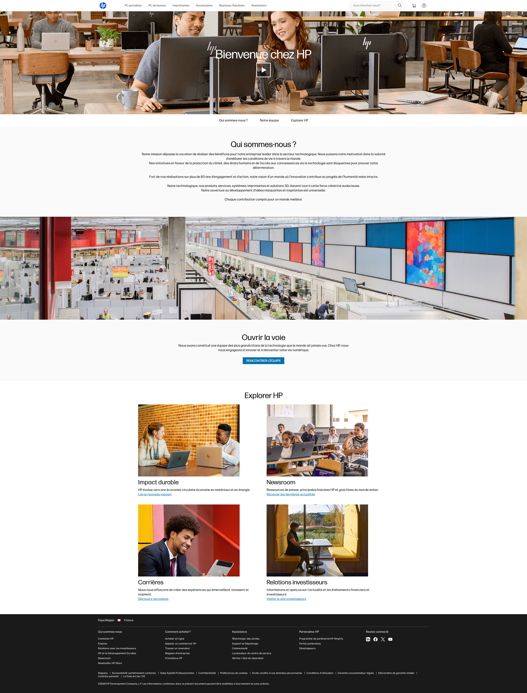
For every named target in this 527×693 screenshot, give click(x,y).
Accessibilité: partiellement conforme (134, 673)
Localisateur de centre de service (251, 653)
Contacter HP (106, 638)
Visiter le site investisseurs (286, 599)
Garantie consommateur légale (356, 673)
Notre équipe (269, 120)
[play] (263, 70)
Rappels (103, 673)
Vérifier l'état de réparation (248, 658)
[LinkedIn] (368, 639)
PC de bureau (157, 5)
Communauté (239, 648)
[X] (383, 639)
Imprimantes (181, 5)
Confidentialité (207, 673)
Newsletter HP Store (110, 663)
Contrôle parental (108, 676)
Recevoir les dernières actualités (291, 494)
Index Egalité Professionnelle (177, 673)
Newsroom (104, 658)
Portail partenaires (310, 643)
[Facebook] (375, 639)
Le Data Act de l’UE (134, 676)
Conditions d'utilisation (320, 673)
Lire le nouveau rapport (155, 494)
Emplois (102, 643)
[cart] (414, 5)
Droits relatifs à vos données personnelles (277, 673)
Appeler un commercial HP (180, 643)
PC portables (133, 5)
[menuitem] (133, 5)
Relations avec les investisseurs (117, 648)
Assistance (258, 5)
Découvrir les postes (153, 599)
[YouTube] (390, 639)
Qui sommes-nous (110, 632)
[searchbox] (374, 5)
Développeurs (307, 648)
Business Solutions (232, 5)
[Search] (400, 5)
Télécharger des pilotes (246, 638)
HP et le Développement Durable (117, 653)
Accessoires (204, 5)
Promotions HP (173, 658)
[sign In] (424, 5)
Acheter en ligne (174, 638)
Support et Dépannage (245, 643)
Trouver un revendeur (177, 648)
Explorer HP (299, 120)
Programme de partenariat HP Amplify (321, 638)
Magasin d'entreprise (177, 653)
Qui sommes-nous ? (233, 120)
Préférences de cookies (234, 673)
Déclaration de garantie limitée (396, 673)
